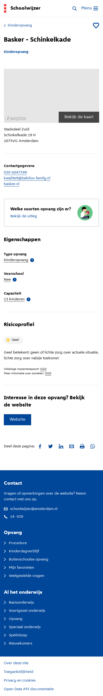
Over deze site (16, 663)
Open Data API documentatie (29, 689)
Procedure (18, 543)
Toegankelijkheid (18, 672)
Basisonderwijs (21, 603)
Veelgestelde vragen (26, 576)
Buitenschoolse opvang (28, 559)
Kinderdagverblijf (24, 551)
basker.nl (11, 184)
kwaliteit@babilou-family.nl (27, 178)
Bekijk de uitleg (23, 216)
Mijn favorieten (21, 568)
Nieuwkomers (20, 643)
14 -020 (16, 517)
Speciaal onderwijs (25, 627)
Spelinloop (18, 635)
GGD (43, 369)
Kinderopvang (20, 25)
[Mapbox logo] (15, 118)
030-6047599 (15, 172)
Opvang (16, 619)
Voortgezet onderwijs (27, 611)
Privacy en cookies (20, 681)
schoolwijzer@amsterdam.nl (33, 509)
